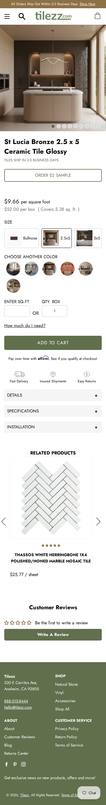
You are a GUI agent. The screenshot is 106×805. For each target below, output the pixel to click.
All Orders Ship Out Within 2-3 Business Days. (53, 4)
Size (8, 222)
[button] (13, 268)
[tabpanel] (53, 78)
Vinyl (59, 692)
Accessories (65, 701)
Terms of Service (69, 745)
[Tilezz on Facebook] (7, 764)
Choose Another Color (30, 257)
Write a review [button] (53, 634)
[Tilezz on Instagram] (24, 764)
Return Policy (66, 737)
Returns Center (16, 753)
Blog (8, 745)
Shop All (62, 709)
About (9, 728)
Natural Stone (66, 684)
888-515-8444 (16, 701)
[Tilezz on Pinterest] (15, 764)
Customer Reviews (19, 737)
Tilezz (24, 795)
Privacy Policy (67, 728)
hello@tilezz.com (18, 707)
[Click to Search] (22, 16)
